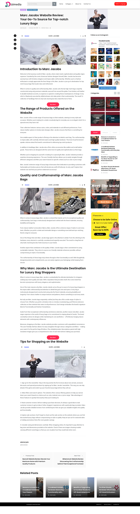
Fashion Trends (32, 9)
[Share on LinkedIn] (15, 44)
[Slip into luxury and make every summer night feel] (109, 82)
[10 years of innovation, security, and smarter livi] (117, 82)
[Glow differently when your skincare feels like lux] (94, 59)
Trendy (115, 132)
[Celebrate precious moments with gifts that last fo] (109, 66)
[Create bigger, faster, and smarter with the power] (117, 74)
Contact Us (87, 4)
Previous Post (30, 456)
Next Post (77, 456)
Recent (95, 132)
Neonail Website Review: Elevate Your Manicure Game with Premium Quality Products (36, 461)
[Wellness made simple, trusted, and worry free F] (117, 66)
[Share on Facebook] (15, 35)
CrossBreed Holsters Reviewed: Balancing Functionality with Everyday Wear (110, 149)
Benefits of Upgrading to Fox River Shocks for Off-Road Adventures (109, 158)
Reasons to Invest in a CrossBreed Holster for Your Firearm (109, 138)
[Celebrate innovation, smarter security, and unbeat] (101, 82)
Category (68, 4)
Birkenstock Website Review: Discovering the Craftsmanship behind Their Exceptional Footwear (71, 461)
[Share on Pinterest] (15, 48)
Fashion (23, 9)
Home (61, 4)
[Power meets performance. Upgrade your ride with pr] (109, 51)
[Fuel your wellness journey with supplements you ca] (101, 66)
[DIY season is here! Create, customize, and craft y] (94, 51)
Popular (105, 132)
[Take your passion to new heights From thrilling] (109, 59)
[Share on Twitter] (15, 40)
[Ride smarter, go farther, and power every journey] (117, 59)
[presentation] (115, 93)
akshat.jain (24, 442)
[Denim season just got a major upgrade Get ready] (94, 74)
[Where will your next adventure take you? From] (117, 51)
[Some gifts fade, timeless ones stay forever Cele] (101, 59)
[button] (99, 504)
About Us (78, 4)
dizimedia (105, 143)
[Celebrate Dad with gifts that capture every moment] (101, 74)
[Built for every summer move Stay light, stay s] (109, 74)
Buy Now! (53, 104)
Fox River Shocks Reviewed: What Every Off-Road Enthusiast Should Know (110, 168)
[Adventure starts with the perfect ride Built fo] (94, 66)
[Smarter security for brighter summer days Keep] (94, 82)
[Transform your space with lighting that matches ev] (101, 51)
